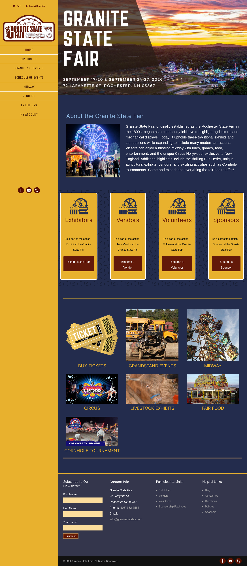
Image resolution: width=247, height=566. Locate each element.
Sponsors (210, 511)
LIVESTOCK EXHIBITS (152, 408)
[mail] (29, 190)
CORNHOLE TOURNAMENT (92, 450)
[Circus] (92, 375)
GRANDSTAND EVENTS (152, 365)
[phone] (37, 190)
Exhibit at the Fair (78, 261)
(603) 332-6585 (129, 507)
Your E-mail (70, 522)
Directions (211, 501)
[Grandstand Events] (152, 310)
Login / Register (37, 6)
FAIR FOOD (213, 408)
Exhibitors (165, 490)
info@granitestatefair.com (126, 519)
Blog (207, 490)
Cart (19, 6)
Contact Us (211, 495)
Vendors (164, 495)
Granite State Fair (82, 560)
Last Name (69, 508)
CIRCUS (92, 408)
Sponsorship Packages (172, 506)
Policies (209, 506)
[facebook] (21, 190)
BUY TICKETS (92, 365)
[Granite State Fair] (29, 15)
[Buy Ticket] (92, 310)
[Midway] (213, 310)
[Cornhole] (92, 418)
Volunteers (165, 501)
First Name (69, 494)
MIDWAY (213, 365)
